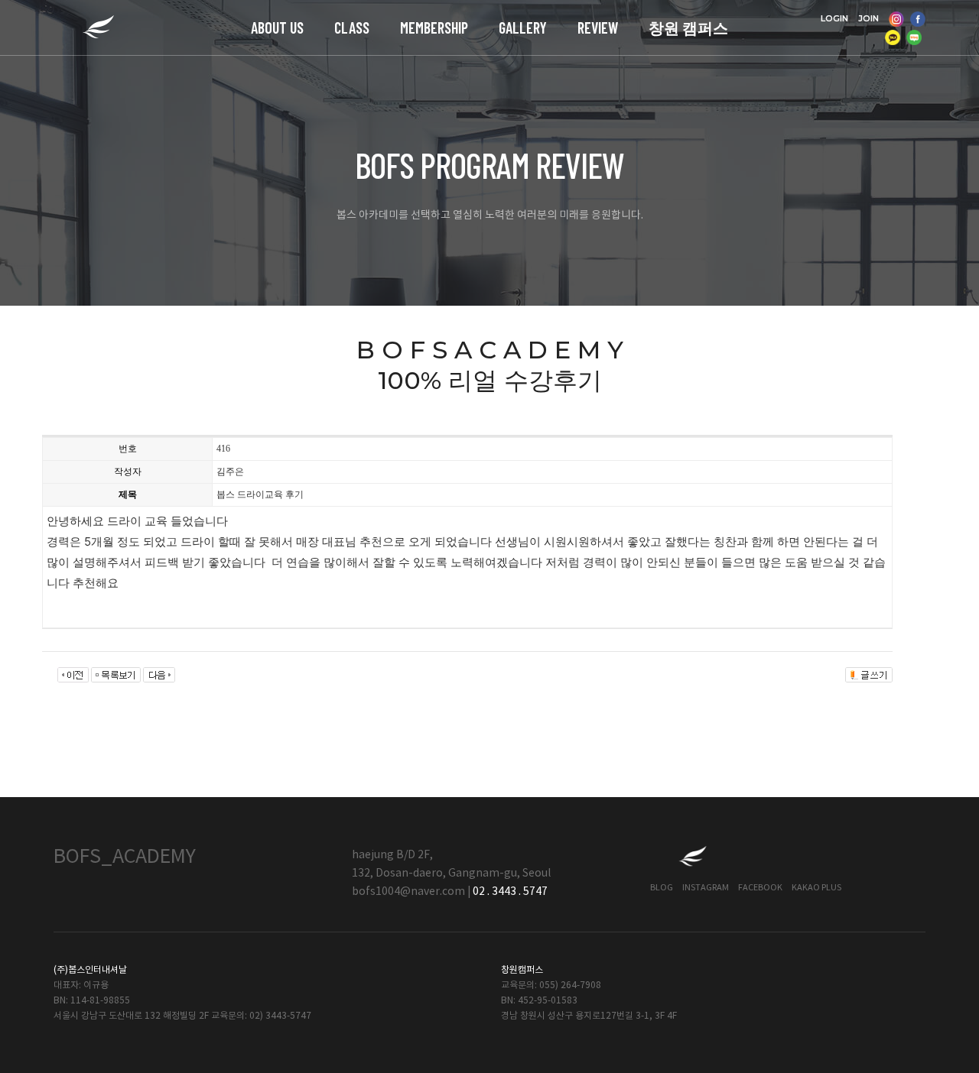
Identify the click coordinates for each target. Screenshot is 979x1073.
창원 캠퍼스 (688, 27)
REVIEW (597, 27)
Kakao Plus (816, 888)
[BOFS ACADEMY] (98, 27)
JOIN (868, 18)
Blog (661, 888)
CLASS (351, 27)
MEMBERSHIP (434, 27)
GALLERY (523, 27)
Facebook (760, 888)
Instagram (705, 888)
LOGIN (834, 18)
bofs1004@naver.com (408, 892)
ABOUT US (277, 27)
